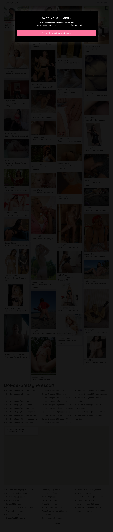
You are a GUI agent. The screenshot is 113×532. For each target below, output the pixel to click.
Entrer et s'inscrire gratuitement (56, 33)
